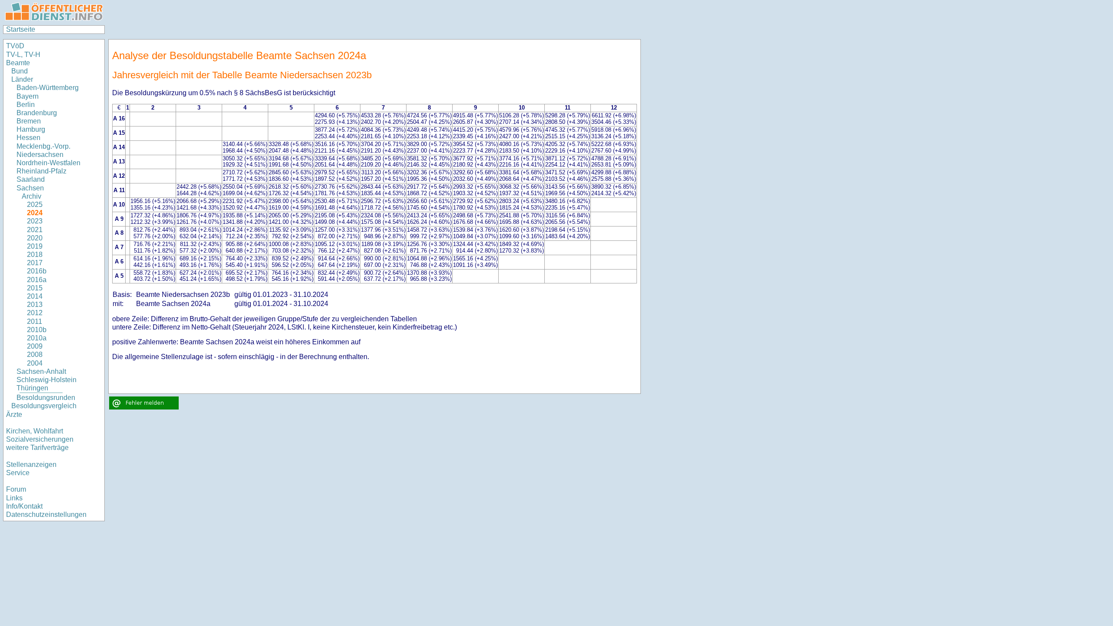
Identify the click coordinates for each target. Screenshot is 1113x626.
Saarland (31, 179)
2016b (37, 271)
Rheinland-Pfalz (42, 171)
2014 (35, 296)
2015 (35, 288)
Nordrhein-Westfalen (48, 162)
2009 (35, 346)
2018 (35, 254)
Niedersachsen (40, 154)
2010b (37, 329)
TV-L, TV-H (23, 54)
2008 (35, 354)
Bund (19, 71)
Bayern (28, 96)
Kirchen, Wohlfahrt (34, 431)
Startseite (20, 29)
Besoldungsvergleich (44, 406)
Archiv (31, 196)
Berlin (26, 104)
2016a (37, 279)
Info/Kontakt (24, 506)
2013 (35, 304)
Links (14, 498)
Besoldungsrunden (46, 397)
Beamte (18, 63)
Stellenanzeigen (31, 464)
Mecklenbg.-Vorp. (43, 146)
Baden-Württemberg (48, 87)
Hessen (28, 137)
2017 (35, 262)
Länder (22, 79)
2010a (37, 338)
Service (18, 472)
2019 (35, 246)
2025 (35, 204)
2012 (35, 312)
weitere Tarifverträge (37, 447)
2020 (35, 238)
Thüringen (32, 388)
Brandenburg (37, 113)
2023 (35, 221)
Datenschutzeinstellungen (46, 514)
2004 (35, 363)
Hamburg (31, 129)
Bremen (29, 121)
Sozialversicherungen (39, 439)
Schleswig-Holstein (47, 379)
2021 (35, 229)
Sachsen (30, 188)
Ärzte (14, 414)
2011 (34, 321)
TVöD (15, 46)
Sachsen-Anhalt (41, 371)
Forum (16, 489)
